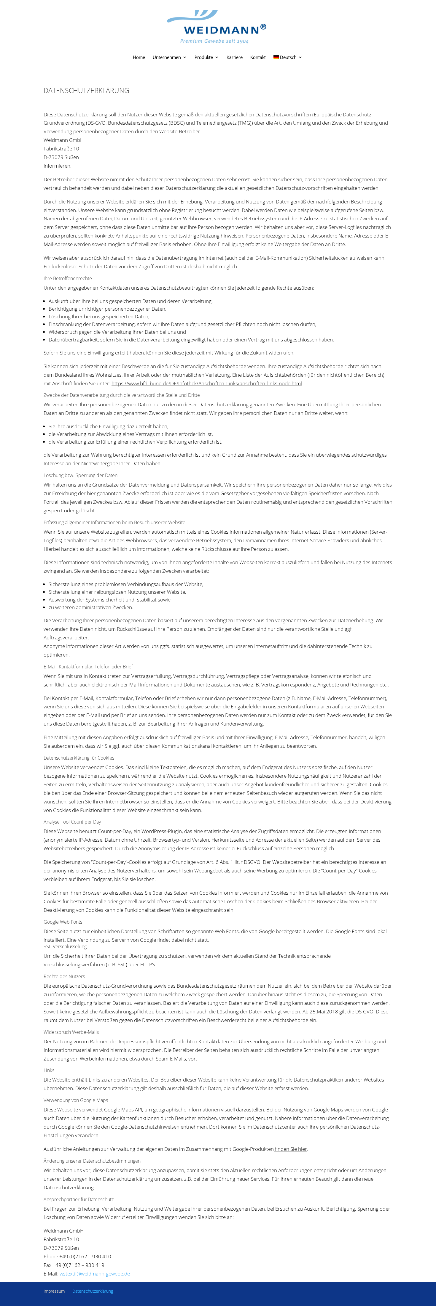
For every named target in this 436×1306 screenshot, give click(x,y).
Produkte (204, 57)
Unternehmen (167, 57)
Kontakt (258, 57)
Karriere (235, 57)
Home (139, 57)
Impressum (54, 1291)
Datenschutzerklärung (92, 1291)
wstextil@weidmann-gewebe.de (95, 1273)
